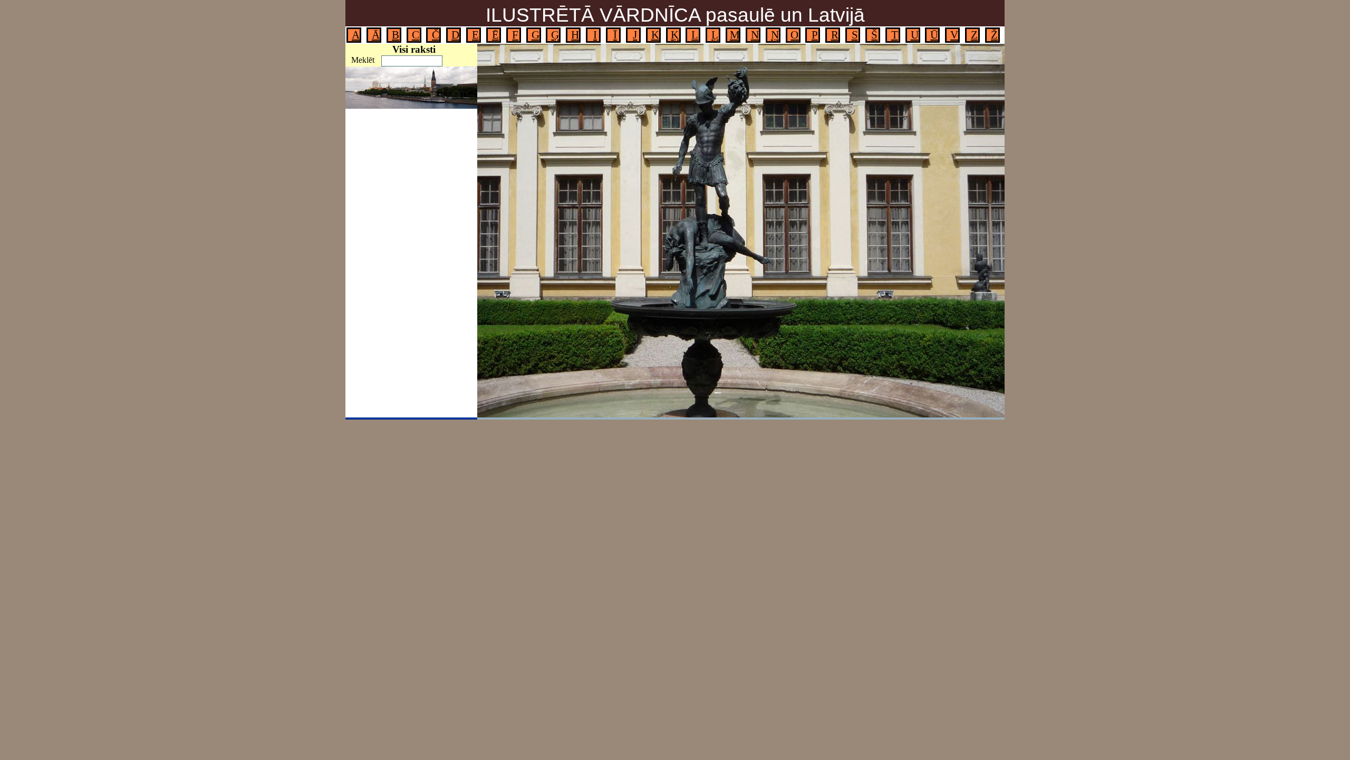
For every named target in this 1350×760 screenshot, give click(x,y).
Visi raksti (414, 49)
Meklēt (362, 59)
